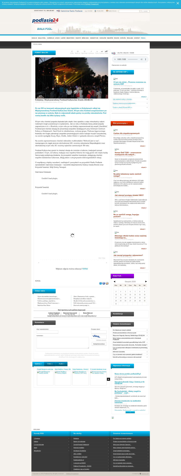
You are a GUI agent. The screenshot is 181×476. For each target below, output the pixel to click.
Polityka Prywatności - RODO (82, 466)
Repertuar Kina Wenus (44, 305)
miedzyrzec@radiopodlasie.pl (70, 316)
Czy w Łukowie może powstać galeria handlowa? (127, 354)
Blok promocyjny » (120, 123)
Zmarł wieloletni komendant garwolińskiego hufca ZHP (129, 342)
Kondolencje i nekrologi (80, 457)
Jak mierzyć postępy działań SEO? (129, 195)
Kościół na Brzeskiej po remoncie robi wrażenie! (127, 357)
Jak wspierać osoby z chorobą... (122, 99)
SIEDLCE (34, 38)
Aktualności (37, 450)
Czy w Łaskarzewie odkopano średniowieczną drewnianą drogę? (130, 348)
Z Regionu (37, 438)
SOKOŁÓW (102, 38)
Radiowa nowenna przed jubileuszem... (124, 103)
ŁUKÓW (63, 38)
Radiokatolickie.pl (79, 460)
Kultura (36, 441)
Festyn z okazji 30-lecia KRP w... (122, 107)
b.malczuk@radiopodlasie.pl (88, 316)
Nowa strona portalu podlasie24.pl (128, 374)
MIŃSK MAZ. (85, 38)
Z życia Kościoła (39, 444)
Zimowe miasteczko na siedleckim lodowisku (128, 401)
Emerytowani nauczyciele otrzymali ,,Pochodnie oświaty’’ (130, 345)
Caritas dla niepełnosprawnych (127, 133)
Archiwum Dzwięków (80, 450)
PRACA (143, 38)
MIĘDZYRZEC (70, 38)
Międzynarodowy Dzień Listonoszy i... (49, 303)
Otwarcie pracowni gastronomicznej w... (49, 298)
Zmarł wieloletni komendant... (121, 450)
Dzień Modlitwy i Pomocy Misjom (64, 369)
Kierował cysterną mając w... (82, 305)
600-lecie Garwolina (119, 351)
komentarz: (40, 335)
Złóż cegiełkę (77, 454)
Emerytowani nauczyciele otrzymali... (124, 454)
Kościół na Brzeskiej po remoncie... (123, 466)
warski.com (145, 473)
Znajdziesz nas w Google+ (81, 469)
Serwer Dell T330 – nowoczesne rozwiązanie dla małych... (128, 154)
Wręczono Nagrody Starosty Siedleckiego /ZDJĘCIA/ (129, 335)
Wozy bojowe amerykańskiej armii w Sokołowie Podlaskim (127, 339)
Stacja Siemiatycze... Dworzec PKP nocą (83, 369)
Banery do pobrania (79, 441)
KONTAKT (137, 38)
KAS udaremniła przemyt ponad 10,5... (85, 303)
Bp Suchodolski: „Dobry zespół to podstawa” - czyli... (128, 392)
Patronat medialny (79, 447)
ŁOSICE (57, 38)
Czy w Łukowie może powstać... (122, 463)
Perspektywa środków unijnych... (83, 298)
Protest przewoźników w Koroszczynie (124, 333)
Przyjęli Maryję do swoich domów (46, 369)
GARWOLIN (50, 38)
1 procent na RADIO (80, 463)
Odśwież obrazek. (101, 340)
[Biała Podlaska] (45, 28)
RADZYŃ (78, 38)
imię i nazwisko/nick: (43, 329)
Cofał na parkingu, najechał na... (47, 301)
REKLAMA (130, 38)
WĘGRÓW (110, 38)
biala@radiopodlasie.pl (54, 316)
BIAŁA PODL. (42, 38)
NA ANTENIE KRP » (120, 72)
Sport (35, 447)
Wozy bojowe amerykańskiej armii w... (124, 447)
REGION (116, 38)
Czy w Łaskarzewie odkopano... (122, 457)
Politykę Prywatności (92, 4)
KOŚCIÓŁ (123, 38)
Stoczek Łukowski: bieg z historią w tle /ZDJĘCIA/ (129, 382)
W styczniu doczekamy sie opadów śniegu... (102, 369)
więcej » (144, 96)
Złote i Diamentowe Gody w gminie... (84, 296)
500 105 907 (50, 10)
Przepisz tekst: (95, 329)
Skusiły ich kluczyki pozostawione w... (85, 301)
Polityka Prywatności (72, 473)
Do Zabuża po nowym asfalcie (122, 330)
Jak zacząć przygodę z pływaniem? (128, 255)
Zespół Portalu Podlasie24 (81, 444)
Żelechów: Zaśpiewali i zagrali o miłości (130, 410)
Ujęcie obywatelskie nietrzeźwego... (48, 296)
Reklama (76, 438)
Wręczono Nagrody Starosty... (122, 444)
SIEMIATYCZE (94, 38)
